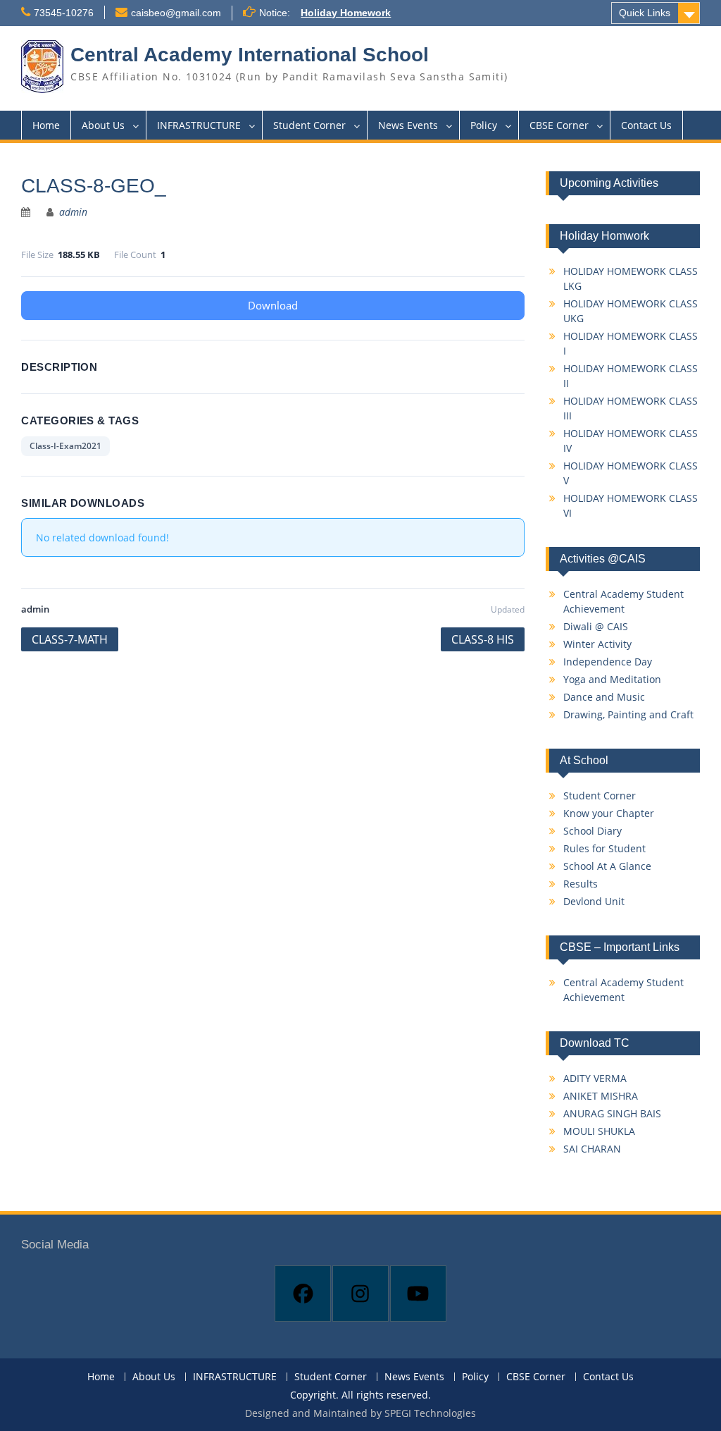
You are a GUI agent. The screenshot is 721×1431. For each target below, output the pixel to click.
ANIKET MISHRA (600, 1096)
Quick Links (644, 12)
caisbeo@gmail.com (176, 12)
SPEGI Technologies (430, 1413)
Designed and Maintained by (314, 1413)
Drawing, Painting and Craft (628, 714)
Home (46, 125)
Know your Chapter (608, 813)
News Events (408, 125)
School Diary (592, 830)
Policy (483, 125)
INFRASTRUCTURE (199, 125)
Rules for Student (604, 848)
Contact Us (646, 125)
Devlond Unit (594, 901)
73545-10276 (64, 12)
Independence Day (607, 661)
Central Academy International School (249, 55)
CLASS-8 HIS (482, 639)
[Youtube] (418, 1293)
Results (580, 883)
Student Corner (309, 125)
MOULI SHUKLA (599, 1131)
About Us (103, 125)
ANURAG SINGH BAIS (612, 1113)
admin (73, 212)
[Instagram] (360, 1293)
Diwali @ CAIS (595, 626)
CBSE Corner (559, 125)
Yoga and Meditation (612, 679)
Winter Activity (597, 644)
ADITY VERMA (595, 1078)
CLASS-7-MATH (70, 639)
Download (273, 305)
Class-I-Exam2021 (65, 446)
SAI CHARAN (592, 1148)
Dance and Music (604, 697)
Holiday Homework (346, 12)
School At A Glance (607, 866)
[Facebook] (303, 1293)
